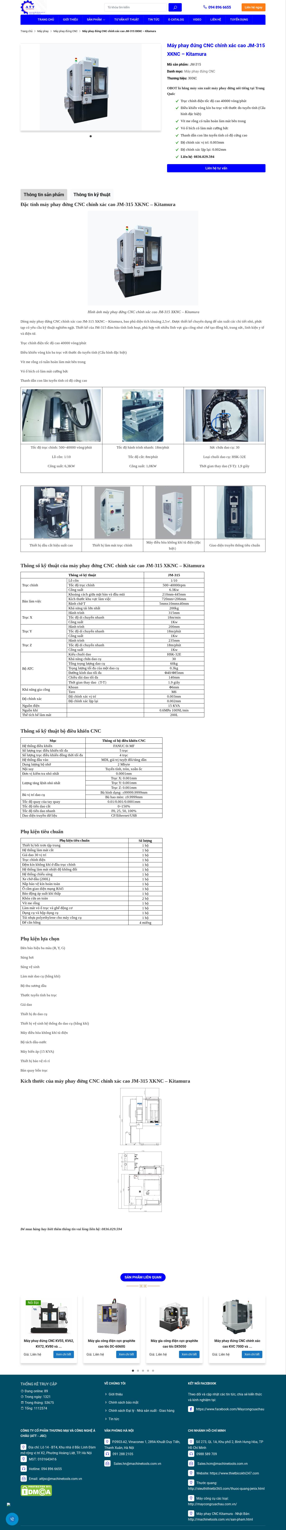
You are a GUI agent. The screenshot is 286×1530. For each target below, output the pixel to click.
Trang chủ (46, 19)
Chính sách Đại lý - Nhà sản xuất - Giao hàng (141, 1411)
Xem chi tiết (63, 1354)
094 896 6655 (219, 7)
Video (197, 19)
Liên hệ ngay (253, 7)
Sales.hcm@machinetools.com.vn (222, 1464)
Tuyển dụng (239, 19)
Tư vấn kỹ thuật (126, 19)
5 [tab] (153, 1371)
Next (277, 1331)
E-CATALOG (176, 19)
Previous (9, 1331)
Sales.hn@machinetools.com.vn (137, 1464)
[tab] (44, 194)
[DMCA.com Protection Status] (36, 1490)
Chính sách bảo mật (123, 1402)
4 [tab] (148, 1371)
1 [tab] (91, 136)
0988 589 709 (206, 1454)
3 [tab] (143, 1371)
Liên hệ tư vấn (216, 168)
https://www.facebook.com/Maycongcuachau (230, 1409)
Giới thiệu (70, 19)
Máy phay (43, 31)
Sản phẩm (94, 19)
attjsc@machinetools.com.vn (60, 1479)
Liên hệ (215, 19)
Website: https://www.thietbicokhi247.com (227, 1473)
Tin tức (153, 19)
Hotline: (34, 1469)
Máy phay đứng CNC (65, 31)
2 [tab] (138, 1371)
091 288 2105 (123, 1454)
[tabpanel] (91, 87)
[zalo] (8, 1504)
